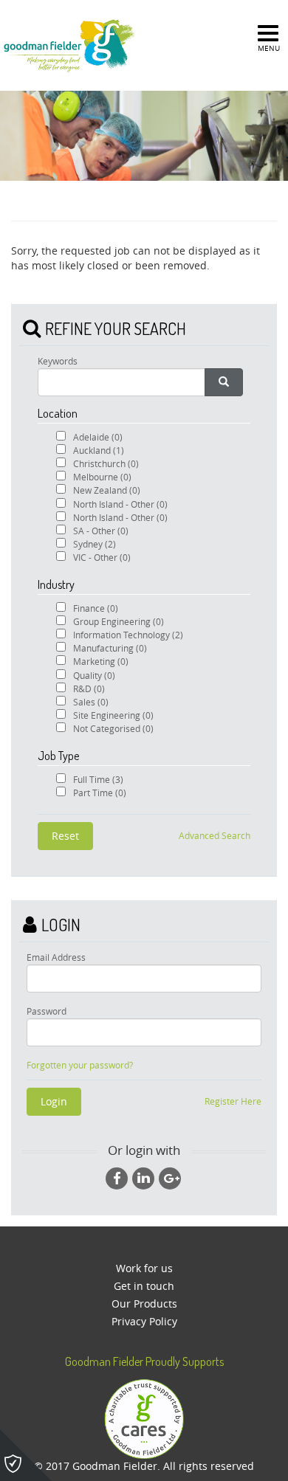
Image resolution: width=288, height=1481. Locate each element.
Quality (94, 675)
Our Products (144, 1304)
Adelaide (98, 437)
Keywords (58, 361)
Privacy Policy (144, 1321)
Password (46, 1011)
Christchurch (106, 463)
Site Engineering (113, 715)
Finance (95, 608)
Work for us (144, 1268)
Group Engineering (118, 621)
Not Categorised (113, 728)
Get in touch (144, 1286)
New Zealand (106, 490)
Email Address (56, 957)
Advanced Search (214, 835)
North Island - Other (120, 504)
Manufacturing (110, 648)
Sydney (94, 544)
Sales (91, 702)
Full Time (98, 779)
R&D (89, 688)
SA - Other (100, 530)
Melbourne (102, 477)
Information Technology (128, 635)
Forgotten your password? (80, 1065)
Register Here (233, 1101)
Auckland (98, 450)
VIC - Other (102, 557)
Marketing (100, 661)
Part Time (99, 792)
